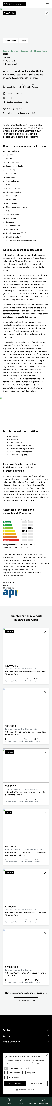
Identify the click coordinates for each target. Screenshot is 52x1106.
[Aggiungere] (47, 13)
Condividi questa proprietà (17, 102)
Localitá (6, 1036)
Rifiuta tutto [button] (37, 1083)
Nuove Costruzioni (11, 1042)
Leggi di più (40, 1063)
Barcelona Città (26, 51)
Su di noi (7, 1030)
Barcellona (15, 51)
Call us (8, 1103)
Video (23, 40)
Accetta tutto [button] (15, 1083)
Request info (43, 1103)
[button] (45, 645)
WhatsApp (20, 1103)
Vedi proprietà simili (14, 109)
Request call (32, 1103)
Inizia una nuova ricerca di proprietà (20, 113)
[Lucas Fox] (14, 4)
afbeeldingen (10, 40)
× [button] (47, 1055)
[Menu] (47, 4)
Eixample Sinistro (40, 51)
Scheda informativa (14, 93)
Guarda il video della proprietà (26, 414)
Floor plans (10, 98)
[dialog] (26, 1073)
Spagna (6, 51)
